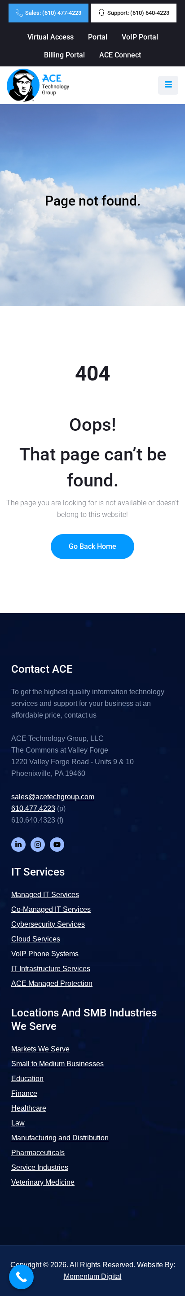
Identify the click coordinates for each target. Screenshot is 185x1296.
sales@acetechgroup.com (52, 797)
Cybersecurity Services (48, 924)
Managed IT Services (45, 894)
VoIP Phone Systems (45, 954)
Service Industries (39, 1167)
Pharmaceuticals (38, 1152)
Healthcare (28, 1108)
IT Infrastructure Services (50, 968)
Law (18, 1123)
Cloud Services (35, 939)
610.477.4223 (33, 808)
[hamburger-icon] (168, 85)
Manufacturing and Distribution (60, 1138)
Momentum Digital (93, 1276)
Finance (24, 1093)
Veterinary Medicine (43, 1182)
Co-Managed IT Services (51, 909)
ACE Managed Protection (51, 983)
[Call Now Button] (21, 1277)
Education (27, 1078)
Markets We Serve (40, 1049)
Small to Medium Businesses (57, 1064)
